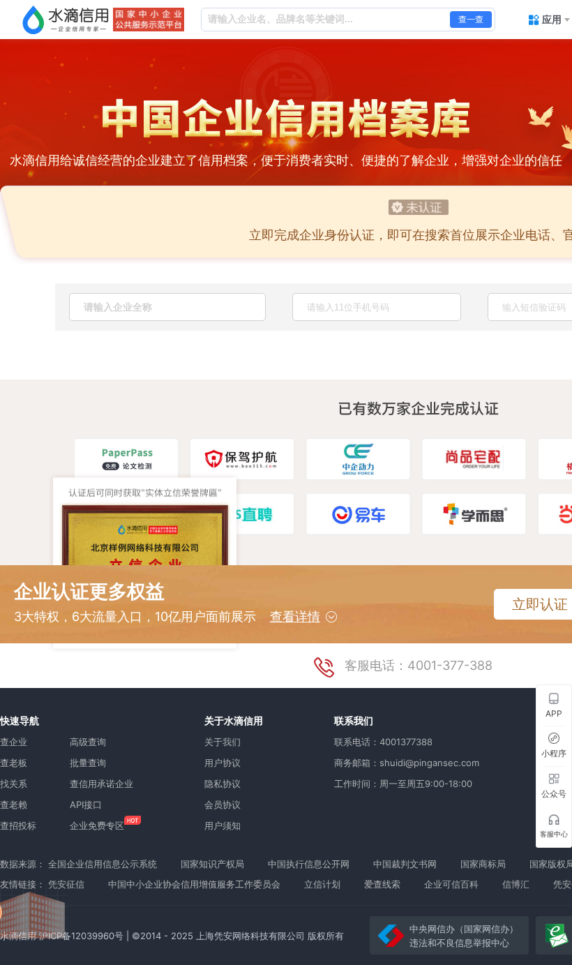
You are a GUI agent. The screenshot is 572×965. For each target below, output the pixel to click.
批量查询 (88, 762)
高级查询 (88, 741)
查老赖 (13, 804)
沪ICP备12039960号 (81, 935)
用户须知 (222, 825)
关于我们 (222, 741)
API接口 (86, 804)
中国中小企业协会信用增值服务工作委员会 (194, 884)
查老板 (13, 762)
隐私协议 (222, 783)
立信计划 (322, 884)
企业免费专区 (97, 825)
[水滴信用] (65, 19)
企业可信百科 (451, 884)
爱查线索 (382, 884)
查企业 (13, 741)
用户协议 (222, 762)
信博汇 (515, 884)
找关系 (13, 783)
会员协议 (222, 804)
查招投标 (18, 825)
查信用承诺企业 (101, 783)
